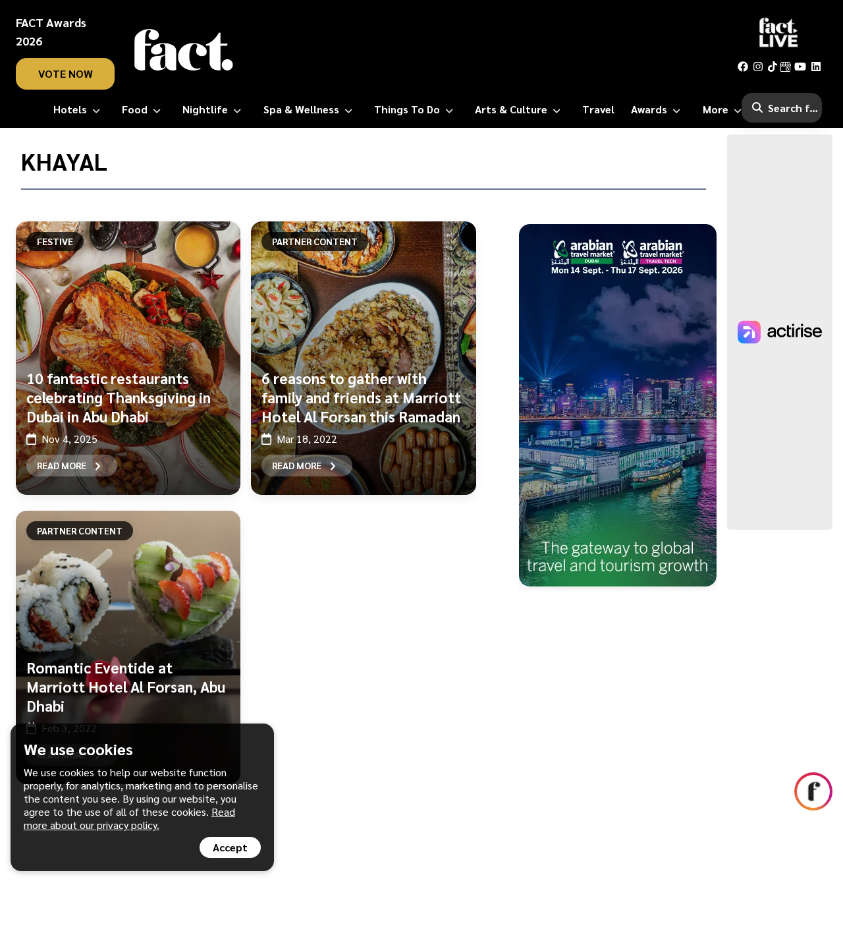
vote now (65, 73)
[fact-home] (183, 50)
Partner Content (315, 241)
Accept (230, 847)
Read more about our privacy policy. (129, 818)
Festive (55, 241)
